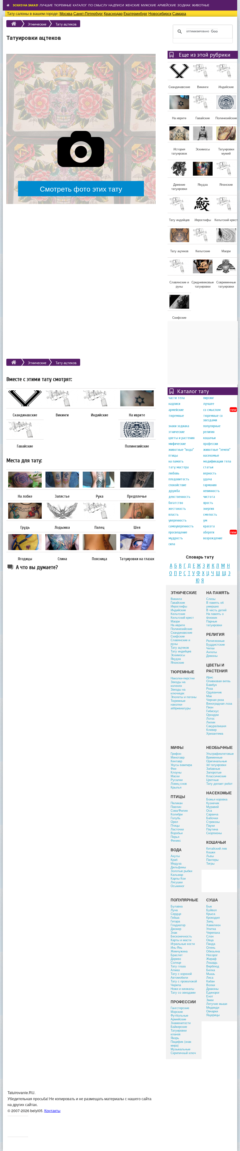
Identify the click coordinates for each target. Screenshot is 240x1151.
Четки (210, 648)
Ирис (209, 677)
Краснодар (113, 13)
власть (174, 514)
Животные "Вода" (181, 450)
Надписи (116, 5)
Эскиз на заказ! (25, 5)
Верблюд (212, 966)
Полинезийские (137, 446)
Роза (209, 688)
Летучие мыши (216, 1003)
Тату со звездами (183, 992)
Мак (209, 696)
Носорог (212, 955)
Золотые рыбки (181, 871)
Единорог (213, 992)
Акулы (175, 856)
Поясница (99, 559)
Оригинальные (216, 761)
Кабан (210, 981)
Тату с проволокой (184, 981)
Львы (210, 856)
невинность (211, 491)
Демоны (212, 655)
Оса (209, 810)
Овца (210, 940)
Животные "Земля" (216, 450)
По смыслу (97, 5)
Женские (132, 5)
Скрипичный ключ (183, 1053)
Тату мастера (179, 467)
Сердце (176, 913)
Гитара (175, 921)
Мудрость (176, 538)
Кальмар (177, 874)
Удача (207, 479)
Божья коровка (216, 799)
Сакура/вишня (216, 726)
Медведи (212, 1007)
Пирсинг (208, 398)
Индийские (99, 415)
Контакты (52, 1110)
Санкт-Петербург (88, 13)
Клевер (211, 729)
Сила (172, 544)
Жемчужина (179, 951)
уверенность (178, 520)
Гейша (175, 917)
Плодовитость (179, 479)
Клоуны (176, 772)
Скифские (178, 636)
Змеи (210, 1000)
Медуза (176, 863)
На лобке (25, 496)
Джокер (176, 928)
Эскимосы (178, 655)
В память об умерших (215, 604)
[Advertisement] (81, 89)
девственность (179, 497)
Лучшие (46, 5)
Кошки (210, 852)
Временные (214, 757)
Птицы (173, 455)
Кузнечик (212, 803)
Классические (216, 776)
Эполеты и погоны (183, 697)
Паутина (212, 829)
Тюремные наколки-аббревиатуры (181, 704)
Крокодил (213, 917)
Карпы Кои (178, 878)
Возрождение (212, 538)
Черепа (176, 985)
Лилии (210, 722)
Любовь (174, 473)
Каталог (80, 5)
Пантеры (212, 859)
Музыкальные (180, 1049)
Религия (208, 432)
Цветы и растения (182, 438)
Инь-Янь (176, 947)
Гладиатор (178, 925)
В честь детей (216, 610)
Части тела (177, 398)
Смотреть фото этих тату (81, 188)
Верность (209, 473)
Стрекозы (213, 821)
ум (205, 520)
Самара (179, 13)
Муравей (212, 806)
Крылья (176, 787)
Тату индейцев (181, 651)
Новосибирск (159, 13)
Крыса (210, 913)
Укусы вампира (181, 764)
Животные (200, 5)
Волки (210, 985)
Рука (99, 496)
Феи (173, 768)
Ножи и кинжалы (182, 988)
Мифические (177, 444)
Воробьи (177, 833)
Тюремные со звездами (213, 418)
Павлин (176, 806)
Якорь (175, 1038)
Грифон (176, 753)
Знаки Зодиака (179, 426)
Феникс (176, 840)
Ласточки (177, 829)
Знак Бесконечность (181, 934)
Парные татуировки (214, 623)
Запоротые (213, 772)
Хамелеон (213, 925)
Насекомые (211, 455)
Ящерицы (213, 1015)
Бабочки (212, 818)
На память (176, 461)
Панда (210, 943)
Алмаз (175, 970)
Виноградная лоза (219, 703)
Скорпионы (214, 833)
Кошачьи (209, 438)
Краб (174, 859)
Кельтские (178, 613)
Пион (209, 707)
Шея (137, 528)
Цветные (212, 779)
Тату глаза (178, 966)
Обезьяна (213, 951)
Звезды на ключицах (178, 691)
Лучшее (208, 404)
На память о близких (215, 615)
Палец (99, 528)
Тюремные (62, 5)
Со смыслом (212, 410)
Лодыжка (62, 528)
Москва (66, 13)
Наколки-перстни (183, 678)
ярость (208, 503)
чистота (209, 497)
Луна (174, 910)
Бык (209, 906)
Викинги (62, 415)
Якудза (176, 658)
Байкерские (179, 1026)
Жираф (211, 958)
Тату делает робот (219, 783)
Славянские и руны (180, 642)
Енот (209, 996)
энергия (208, 509)
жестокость (177, 509)
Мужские (148, 5)
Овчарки (212, 1011)
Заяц (209, 921)
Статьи (208, 467)
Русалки (177, 779)
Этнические (37, 24)
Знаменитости (181, 1023)
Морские (177, 1011)
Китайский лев (216, 848)
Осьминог (177, 886)
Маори (175, 621)
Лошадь (212, 962)
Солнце (176, 962)
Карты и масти (181, 940)
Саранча (212, 814)
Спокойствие (177, 485)
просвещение (178, 532)
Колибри (177, 814)
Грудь (25, 528)
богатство (176, 503)
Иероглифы (179, 606)
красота (209, 526)
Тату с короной (181, 973)
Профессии (210, 444)
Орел (174, 821)
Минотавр (177, 757)
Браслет (177, 955)
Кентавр (176, 761)
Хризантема (214, 733)
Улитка (211, 928)
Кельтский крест (182, 617)
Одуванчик (214, 692)
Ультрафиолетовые (220, 753)
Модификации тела (217, 461)
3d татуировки (216, 764)
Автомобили (179, 977)
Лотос (210, 718)
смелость (210, 514)
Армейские (167, 5)
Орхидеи (212, 714)
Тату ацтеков (66, 24)
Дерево (176, 958)
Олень (210, 947)
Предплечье (137, 496)
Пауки (210, 825)
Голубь (175, 818)
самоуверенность (181, 526)
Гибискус (212, 711)
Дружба (174, 491)
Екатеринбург (135, 13)
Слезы (210, 598)
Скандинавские (25, 415)
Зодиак (184, 5)
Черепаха (213, 932)
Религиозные (215, 640)
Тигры (210, 863)
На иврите (137, 415)
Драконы (212, 988)
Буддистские (215, 644)
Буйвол (211, 910)
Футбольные (179, 1015)
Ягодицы (25, 559)
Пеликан (177, 803)
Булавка (177, 906)
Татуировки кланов (179, 1032)
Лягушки (177, 882)
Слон (210, 936)
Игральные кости (183, 943)
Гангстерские (180, 1008)
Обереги (208, 532)
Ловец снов (179, 783)
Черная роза (215, 699)
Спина (62, 559)
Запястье (62, 496)
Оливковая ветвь (218, 681)
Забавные (213, 768)
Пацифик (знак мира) (181, 1043)
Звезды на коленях (178, 684)
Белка (210, 970)
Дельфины (178, 867)
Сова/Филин (179, 810)
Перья (175, 836)
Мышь (210, 973)
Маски (175, 776)
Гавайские (25, 446)
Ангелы (211, 652)
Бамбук (211, 684)
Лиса (209, 977)
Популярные (212, 426)
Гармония (210, 485)
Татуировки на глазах (137, 559)
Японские (177, 662)
